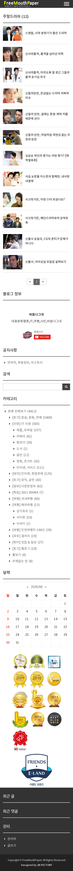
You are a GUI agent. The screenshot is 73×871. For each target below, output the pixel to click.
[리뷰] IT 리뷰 (25, 424)
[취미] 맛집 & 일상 (27, 542)
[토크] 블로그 (24, 548)
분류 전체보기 (22, 411)
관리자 (11, 839)
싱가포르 (24, 511)
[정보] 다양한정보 (27, 486)
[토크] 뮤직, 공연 (26, 480)
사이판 (24, 517)
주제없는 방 (22, 561)
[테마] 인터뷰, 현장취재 (31, 474)
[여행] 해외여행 (25, 505)
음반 (22, 455)
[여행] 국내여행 (25, 499)
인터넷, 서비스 (30, 467)
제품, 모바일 (28, 430)
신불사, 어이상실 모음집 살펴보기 (45, 262)
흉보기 (18, 555)
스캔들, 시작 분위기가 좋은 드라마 (46, 33)
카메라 (24, 436)
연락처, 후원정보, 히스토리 (25, 362)
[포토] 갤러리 (24, 536)
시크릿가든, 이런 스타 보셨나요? (45, 199)
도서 (21, 449)
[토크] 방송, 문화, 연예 (31, 417)
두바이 (23, 524)
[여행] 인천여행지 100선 (31, 530)
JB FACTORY (44, 865)
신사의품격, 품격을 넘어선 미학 (44, 54)
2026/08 (36, 587)
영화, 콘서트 (28, 461)
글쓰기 (11, 845)
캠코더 (24, 442)
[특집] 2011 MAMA (27, 492)
